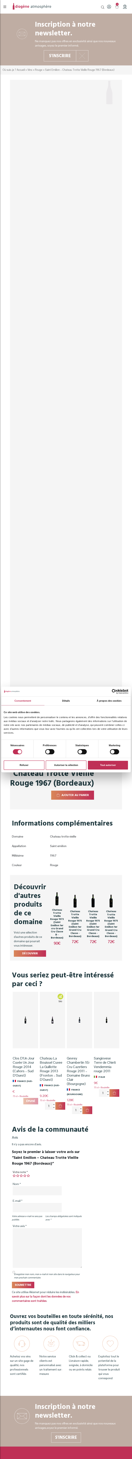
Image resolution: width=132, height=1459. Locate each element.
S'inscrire (60, 55)
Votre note (20, 1172)
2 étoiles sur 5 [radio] (17, 1175)
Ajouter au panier (75, 795)
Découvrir (30, 953)
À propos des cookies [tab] (109, 700)
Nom (17, 1184)
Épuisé (30, 1101)
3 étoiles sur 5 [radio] (21, 1175)
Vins (30, 70)
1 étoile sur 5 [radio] (14, 1175)
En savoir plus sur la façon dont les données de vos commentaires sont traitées (45, 1296)
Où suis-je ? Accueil (14, 70)
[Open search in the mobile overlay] (102, 6)
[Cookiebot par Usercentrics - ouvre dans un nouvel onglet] (114, 691)
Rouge (38, 70)
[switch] (49, 751)
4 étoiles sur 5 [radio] (24, 1175)
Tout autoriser (108, 765)
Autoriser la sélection (66, 765)
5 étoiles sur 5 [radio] (28, 1175)
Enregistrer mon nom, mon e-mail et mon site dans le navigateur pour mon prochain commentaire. (47, 1276)
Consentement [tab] (22, 700)
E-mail (17, 1201)
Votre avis (20, 1226)
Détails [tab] (66, 700)
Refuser (24, 765)
